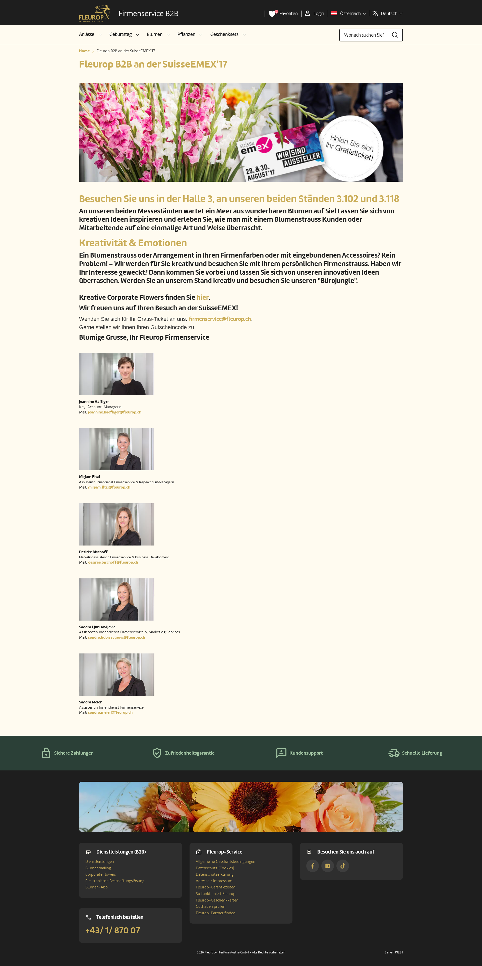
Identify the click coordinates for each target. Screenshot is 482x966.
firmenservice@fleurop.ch (220, 319)
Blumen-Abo (96, 887)
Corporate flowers (100, 874)
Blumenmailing (98, 868)
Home (84, 50)
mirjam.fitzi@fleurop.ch (109, 487)
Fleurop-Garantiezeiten (215, 887)
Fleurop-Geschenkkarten (217, 900)
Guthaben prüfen (210, 906)
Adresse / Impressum (214, 881)
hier (203, 297)
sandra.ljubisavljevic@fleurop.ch (116, 637)
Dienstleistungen (99, 861)
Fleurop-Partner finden (215, 913)
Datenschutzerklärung (214, 874)
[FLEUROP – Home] (94, 14)
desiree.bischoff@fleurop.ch (113, 562)
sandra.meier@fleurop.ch (110, 712)
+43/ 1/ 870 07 (112, 930)
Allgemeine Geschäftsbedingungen (225, 861)
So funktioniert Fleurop (215, 893)
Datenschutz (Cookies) (215, 868)
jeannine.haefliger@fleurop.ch (114, 412)
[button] (90, 34)
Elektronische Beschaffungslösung (114, 881)
